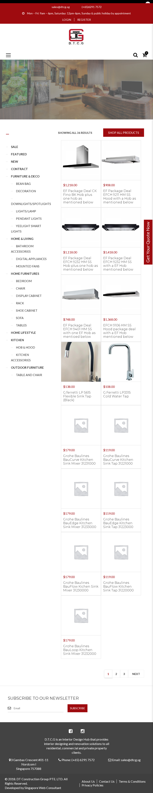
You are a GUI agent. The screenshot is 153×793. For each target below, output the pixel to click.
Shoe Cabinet (26, 310)
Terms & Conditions (132, 781)
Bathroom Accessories (22, 248)
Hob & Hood (25, 347)
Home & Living (22, 238)
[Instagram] (82, 731)
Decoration (26, 191)
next (136, 674)
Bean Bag (23, 183)
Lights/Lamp (26, 211)
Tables (21, 325)
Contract (19, 169)
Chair (20, 288)
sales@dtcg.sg (61, 7)
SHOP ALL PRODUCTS (123, 132)
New (14, 161)
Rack (20, 303)
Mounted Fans (27, 266)
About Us (88, 781)
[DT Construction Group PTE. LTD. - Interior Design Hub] (76, 36)
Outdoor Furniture (27, 367)
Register (84, 19)
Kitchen (17, 340)
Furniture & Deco (25, 176)
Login (66, 19)
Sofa (20, 318)
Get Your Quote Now (147, 242)
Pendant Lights (29, 218)
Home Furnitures (25, 273)
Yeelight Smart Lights (26, 228)
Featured (19, 154)
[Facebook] (70, 731)
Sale (14, 147)
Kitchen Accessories (21, 357)
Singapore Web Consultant (43, 788)
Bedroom (24, 281)
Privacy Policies (92, 785)
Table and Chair (29, 375)
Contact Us (107, 781)
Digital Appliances (31, 259)
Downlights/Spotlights (31, 204)
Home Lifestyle (23, 332)
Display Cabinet (29, 295)
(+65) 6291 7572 (83, 760)
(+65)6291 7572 (92, 7)
